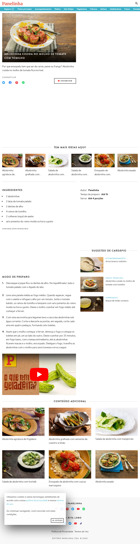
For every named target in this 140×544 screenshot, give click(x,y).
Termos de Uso (81, 531)
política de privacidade (37, 500)
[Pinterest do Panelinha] (67, 509)
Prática (58, 9)
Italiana (103, 9)
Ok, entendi (57, 520)
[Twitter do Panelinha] (72, 509)
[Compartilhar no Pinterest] (16, 82)
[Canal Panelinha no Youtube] (78, 509)
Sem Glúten (69, 9)
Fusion (127, 9)
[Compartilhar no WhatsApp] (23, 82)
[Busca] (136, 3)
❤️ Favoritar (65, 81)
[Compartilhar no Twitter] (3, 82)
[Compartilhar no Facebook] (10, 82)
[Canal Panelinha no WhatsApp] (83, 509)
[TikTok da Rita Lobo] (81, 523)
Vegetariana (82, 9)
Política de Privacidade (62, 531)
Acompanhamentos (43, 9)
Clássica (93, 9)
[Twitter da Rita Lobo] (70, 523)
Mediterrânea (115, 9)
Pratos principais (25, 9)
